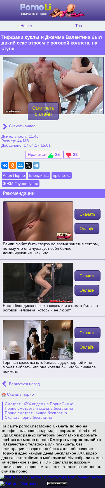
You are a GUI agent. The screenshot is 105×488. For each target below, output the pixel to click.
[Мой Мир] (20, 165)
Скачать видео (22, 126)
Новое (26, 25)
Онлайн (87, 228)
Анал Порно (14, 175)
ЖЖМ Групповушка (20, 183)
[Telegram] (36, 165)
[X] (28, 165)
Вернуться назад (24, 384)
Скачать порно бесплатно (28, 417)
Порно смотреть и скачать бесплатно (39, 408)
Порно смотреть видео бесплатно (36, 413)
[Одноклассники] (12, 165)
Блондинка (39, 175)
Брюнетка (62, 175)
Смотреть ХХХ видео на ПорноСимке (39, 404)
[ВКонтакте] (4, 165)
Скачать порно (20, 394)
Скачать (87, 214)
